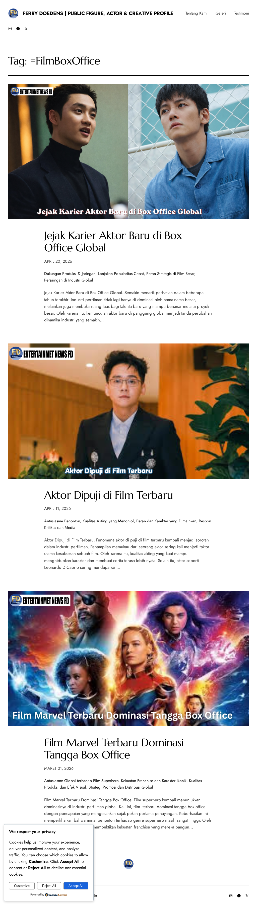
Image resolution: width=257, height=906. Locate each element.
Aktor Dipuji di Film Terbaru (108, 495)
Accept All (76, 886)
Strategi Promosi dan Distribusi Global (121, 787)
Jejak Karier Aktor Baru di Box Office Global (113, 241)
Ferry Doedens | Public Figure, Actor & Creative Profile (98, 13)
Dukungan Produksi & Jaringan (69, 273)
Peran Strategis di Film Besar (170, 273)
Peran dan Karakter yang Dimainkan (166, 521)
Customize (22, 886)
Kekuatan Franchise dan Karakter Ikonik (153, 781)
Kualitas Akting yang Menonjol (108, 521)
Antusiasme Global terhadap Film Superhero (81, 781)
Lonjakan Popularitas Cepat (121, 273)
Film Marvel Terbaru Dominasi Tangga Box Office (113, 748)
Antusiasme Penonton (62, 521)
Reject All (49, 886)
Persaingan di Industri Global (68, 280)
